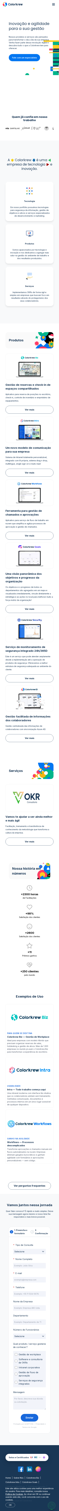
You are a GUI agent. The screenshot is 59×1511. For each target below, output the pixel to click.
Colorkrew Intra (12, 1482)
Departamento (20, 1315)
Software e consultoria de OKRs (30, 1361)
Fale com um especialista (24, 57)
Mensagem (19, 1392)
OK (10, 1505)
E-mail (18, 1273)
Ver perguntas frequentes (29, 1185)
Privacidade (40, 1424)
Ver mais (29, 409)
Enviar (29, 1417)
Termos (25, 1427)
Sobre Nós (18, 1478)
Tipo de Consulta (24, 1245)
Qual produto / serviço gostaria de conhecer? (29, 1345)
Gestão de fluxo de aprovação (28, 1374)
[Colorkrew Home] (13, 4)
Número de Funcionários (26, 1329)
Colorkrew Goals (29, 1482)
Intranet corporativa (29, 1367)
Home (8, 1478)
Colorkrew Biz (32, 1478)
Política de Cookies (14, 1494)
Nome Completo (23, 1259)
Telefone (20, 1287)
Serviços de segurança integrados (31, 1382)
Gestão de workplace (30, 1354)
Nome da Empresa (23, 1301)
